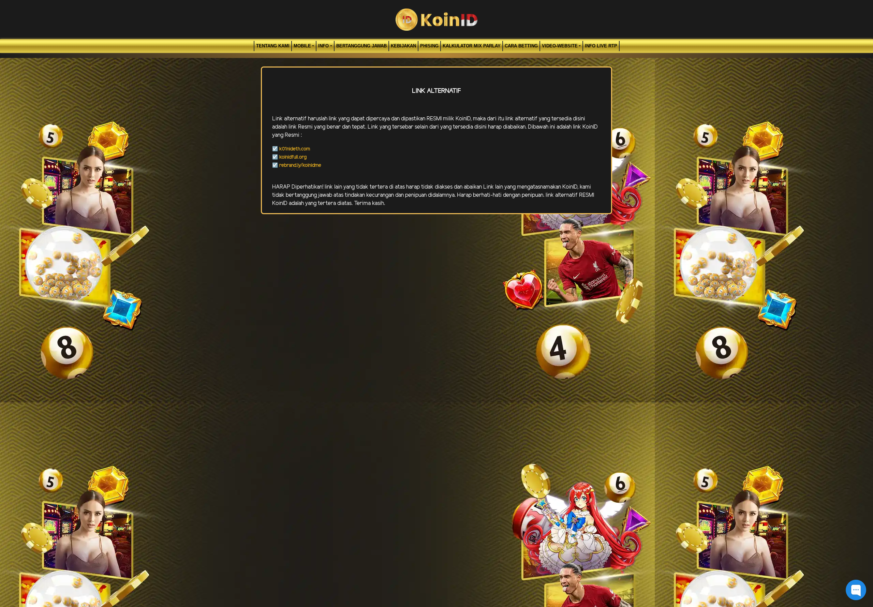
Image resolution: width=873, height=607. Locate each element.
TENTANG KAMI (273, 45)
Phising (429, 45)
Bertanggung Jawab (361, 45)
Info (323, 45)
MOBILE (302, 45)
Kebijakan (403, 45)
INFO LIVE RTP (601, 45)
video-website (560, 45)
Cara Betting (521, 45)
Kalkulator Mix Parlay (472, 45)
